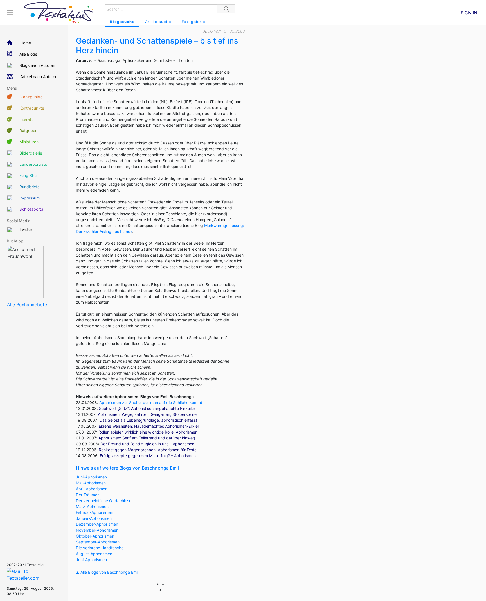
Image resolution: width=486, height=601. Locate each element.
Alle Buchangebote (27, 304)
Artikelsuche (158, 21)
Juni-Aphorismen (91, 477)
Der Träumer (87, 494)
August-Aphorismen (94, 553)
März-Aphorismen (92, 506)
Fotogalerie (193, 21)
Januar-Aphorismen (94, 518)
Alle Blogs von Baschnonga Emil (108, 572)
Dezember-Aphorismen (97, 524)
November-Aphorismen (97, 530)
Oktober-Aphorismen (95, 536)
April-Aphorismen (91, 488)
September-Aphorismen (98, 541)
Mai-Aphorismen (91, 482)
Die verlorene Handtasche (99, 547)
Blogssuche (122, 21)
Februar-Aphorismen (94, 512)
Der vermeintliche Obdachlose (103, 500)
